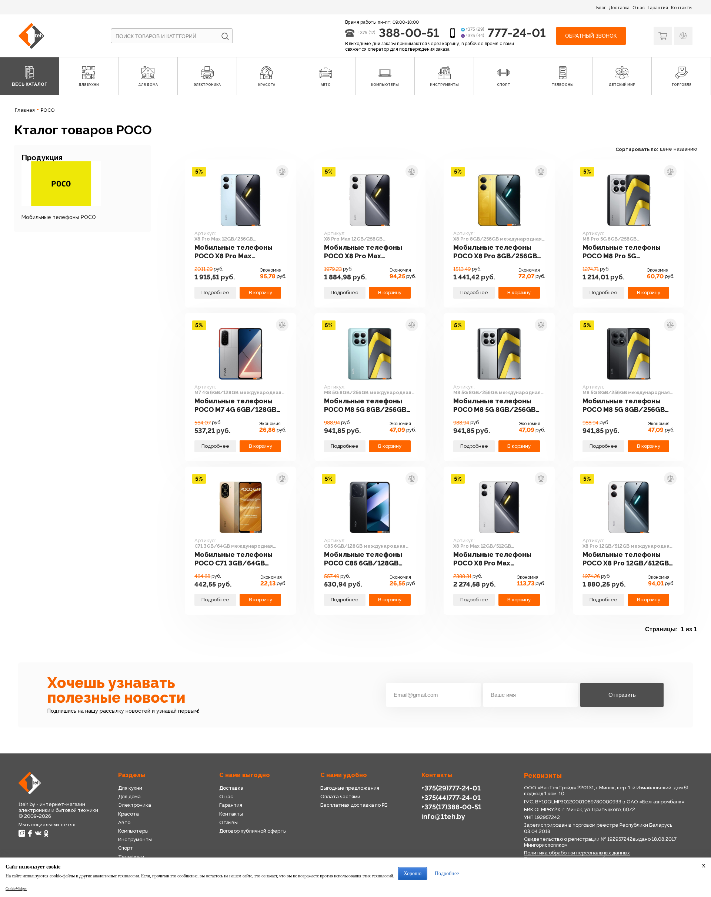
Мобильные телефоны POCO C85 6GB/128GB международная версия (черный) (365, 559)
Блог (601, 7)
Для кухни (130, 788)
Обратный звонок (591, 36)
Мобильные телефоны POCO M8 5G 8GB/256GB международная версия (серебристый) (495, 405)
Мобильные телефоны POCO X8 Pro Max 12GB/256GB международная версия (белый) (365, 252)
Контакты (681, 7)
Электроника (134, 805)
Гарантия (658, 7)
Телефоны (131, 857)
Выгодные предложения (349, 788)
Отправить (622, 695)
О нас (638, 7)
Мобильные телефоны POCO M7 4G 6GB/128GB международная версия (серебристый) (236, 405)
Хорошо (412, 873)
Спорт (125, 848)
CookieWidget (16, 889)
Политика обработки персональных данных (577, 853)
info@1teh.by (443, 816)
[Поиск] (225, 36)
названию (685, 149)
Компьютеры (133, 831)
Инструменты (135, 839)
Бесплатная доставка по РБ (353, 805)
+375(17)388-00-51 (451, 807)
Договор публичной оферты (253, 831)
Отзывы (228, 822)
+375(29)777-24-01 (451, 788)
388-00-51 (409, 33)
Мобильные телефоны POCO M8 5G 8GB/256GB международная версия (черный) (624, 405)
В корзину (260, 292)
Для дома (129, 796)
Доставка (619, 7)
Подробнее (215, 292)
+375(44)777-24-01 (451, 798)
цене (666, 149)
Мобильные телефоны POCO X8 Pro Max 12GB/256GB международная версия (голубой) (236, 252)
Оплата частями (340, 796)
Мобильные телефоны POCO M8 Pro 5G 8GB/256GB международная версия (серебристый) (624, 252)
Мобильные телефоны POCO (58, 217)
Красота (128, 814)
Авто (124, 822)
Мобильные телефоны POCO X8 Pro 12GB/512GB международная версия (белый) (626, 559)
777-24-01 (517, 33)
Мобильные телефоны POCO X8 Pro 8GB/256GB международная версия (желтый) (495, 252)
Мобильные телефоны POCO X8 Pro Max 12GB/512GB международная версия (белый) (495, 559)
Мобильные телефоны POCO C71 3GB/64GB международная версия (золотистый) (236, 559)
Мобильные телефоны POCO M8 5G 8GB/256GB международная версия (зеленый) (365, 405)
